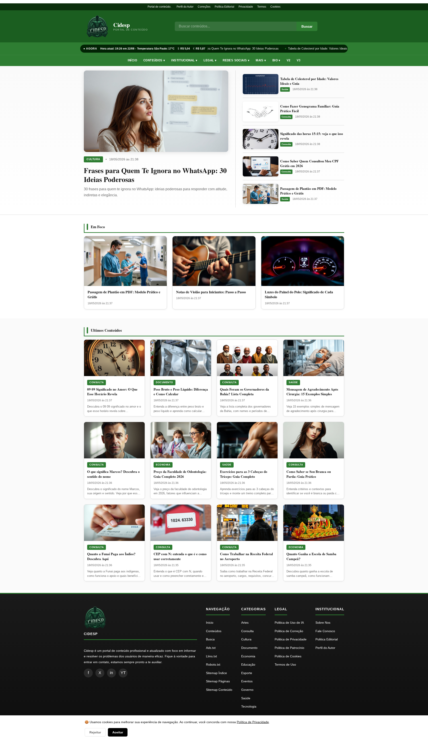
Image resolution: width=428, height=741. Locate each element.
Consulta (286, 117)
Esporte (246, 673)
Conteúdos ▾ (154, 60)
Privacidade (246, 6)
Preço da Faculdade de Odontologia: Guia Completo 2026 (180, 474)
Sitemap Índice (216, 673)
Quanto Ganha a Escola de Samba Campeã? (311, 556)
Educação (248, 664)
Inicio (209, 622)
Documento (164, 382)
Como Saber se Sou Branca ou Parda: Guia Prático (308, 474)
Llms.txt (211, 656)
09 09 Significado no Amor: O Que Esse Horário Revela (112, 392)
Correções (204, 6)
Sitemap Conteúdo (219, 689)
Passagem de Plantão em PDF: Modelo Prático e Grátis (308, 191)
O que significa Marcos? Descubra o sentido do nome (113, 474)
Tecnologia (248, 706)
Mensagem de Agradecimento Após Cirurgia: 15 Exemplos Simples (312, 392)
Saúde (285, 89)
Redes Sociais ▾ (236, 60)
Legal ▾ (210, 60)
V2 (288, 60)
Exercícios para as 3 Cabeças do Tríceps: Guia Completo (243, 474)
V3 (298, 60)
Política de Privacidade (253, 722)
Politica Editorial (326, 639)
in (111, 673)
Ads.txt (211, 648)
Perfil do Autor (185, 6)
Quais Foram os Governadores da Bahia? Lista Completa (244, 392)
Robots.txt (213, 664)
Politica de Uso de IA (289, 622)
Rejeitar (95, 732)
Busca (210, 639)
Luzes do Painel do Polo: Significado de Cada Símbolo (299, 294)
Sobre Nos (322, 622)
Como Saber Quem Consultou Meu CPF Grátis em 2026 (309, 163)
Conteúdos (213, 631)
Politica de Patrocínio (289, 648)
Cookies (275, 6)
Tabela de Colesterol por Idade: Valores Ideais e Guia (319, 48)
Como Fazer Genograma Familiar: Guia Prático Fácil (309, 108)
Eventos (247, 681)
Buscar (307, 26)
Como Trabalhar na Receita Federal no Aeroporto (246, 556)
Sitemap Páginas (218, 681)
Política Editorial (224, 6)
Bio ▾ (276, 60)
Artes (245, 622)
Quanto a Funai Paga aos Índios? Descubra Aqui (111, 556)
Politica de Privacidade (291, 639)
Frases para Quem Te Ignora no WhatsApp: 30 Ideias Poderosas (234, 48)
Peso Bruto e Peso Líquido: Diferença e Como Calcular (181, 392)
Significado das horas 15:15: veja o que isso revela (311, 136)
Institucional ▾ (184, 60)
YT (123, 673)
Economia (163, 464)
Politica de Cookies (288, 656)
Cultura (93, 159)
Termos (261, 6)
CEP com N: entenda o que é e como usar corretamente (180, 556)
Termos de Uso (285, 664)
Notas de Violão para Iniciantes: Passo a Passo (211, 291)
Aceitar (117, 732)
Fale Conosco (325, 631)
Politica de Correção (289, 631)
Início (132, 60)
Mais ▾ (261, 60)
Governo (247, 689)
